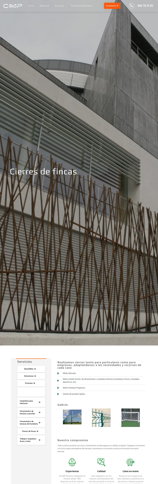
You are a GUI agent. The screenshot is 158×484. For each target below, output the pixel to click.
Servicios (59, 5)
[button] (60, 418)
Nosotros (44, 5)
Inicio (31, 5)
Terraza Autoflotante (81, 5)
